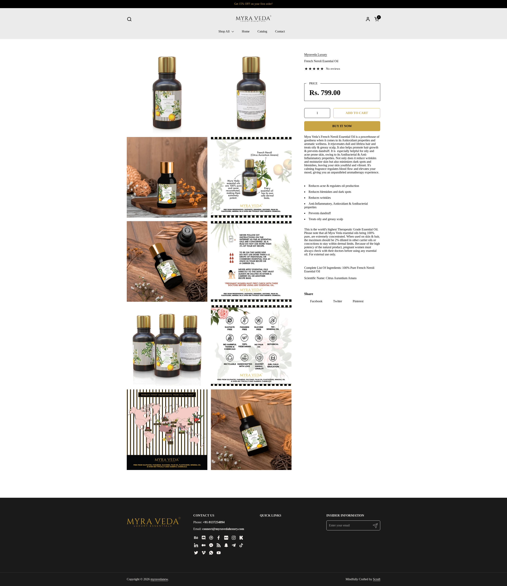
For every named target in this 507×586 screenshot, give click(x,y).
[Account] (367, 19)
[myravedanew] (253, 19)
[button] (129, 19)
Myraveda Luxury (315, 54)
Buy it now (342, 126)
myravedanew (159, 579)
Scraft (376, 579)
